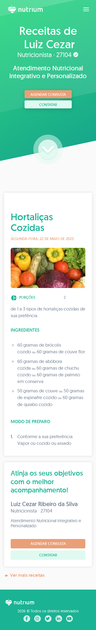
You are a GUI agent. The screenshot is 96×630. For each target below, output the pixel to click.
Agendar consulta (48, 94)
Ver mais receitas (27, 575)
